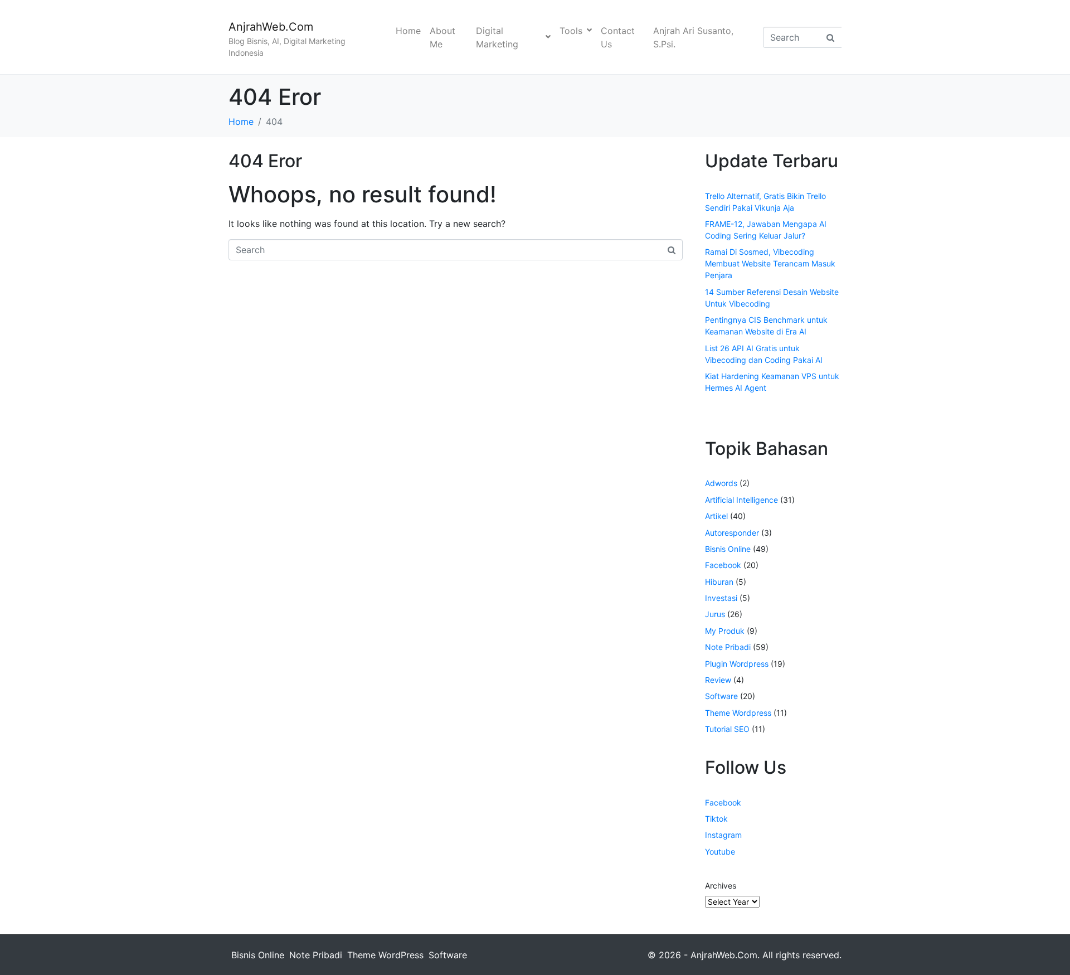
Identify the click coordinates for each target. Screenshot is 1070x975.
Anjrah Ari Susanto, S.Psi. (693, 37)
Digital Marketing (497, 37)
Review (718, 680)
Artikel (716, 516)
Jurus (715, 614)
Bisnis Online (728, 549)
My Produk (725, 631)
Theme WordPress (385, 955)
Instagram (723, 835)
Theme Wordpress (738, 712)
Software (721, 696)
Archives (720, 885)
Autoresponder (732, 532)
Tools (571, 30)
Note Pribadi (728, 647)
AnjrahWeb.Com (270, 26)
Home (408, 30)
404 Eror (265, 161)
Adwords (721, 483)
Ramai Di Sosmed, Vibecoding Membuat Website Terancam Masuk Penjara (770, 263)
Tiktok (716, 818)
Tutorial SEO (727, 729)
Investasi (721, 598)
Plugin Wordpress (737, 663)
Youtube (720, 851)
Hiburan (719, 581)
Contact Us (618, 37)
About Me (442, 37)
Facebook (723, 565)
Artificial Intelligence (741, 500)
